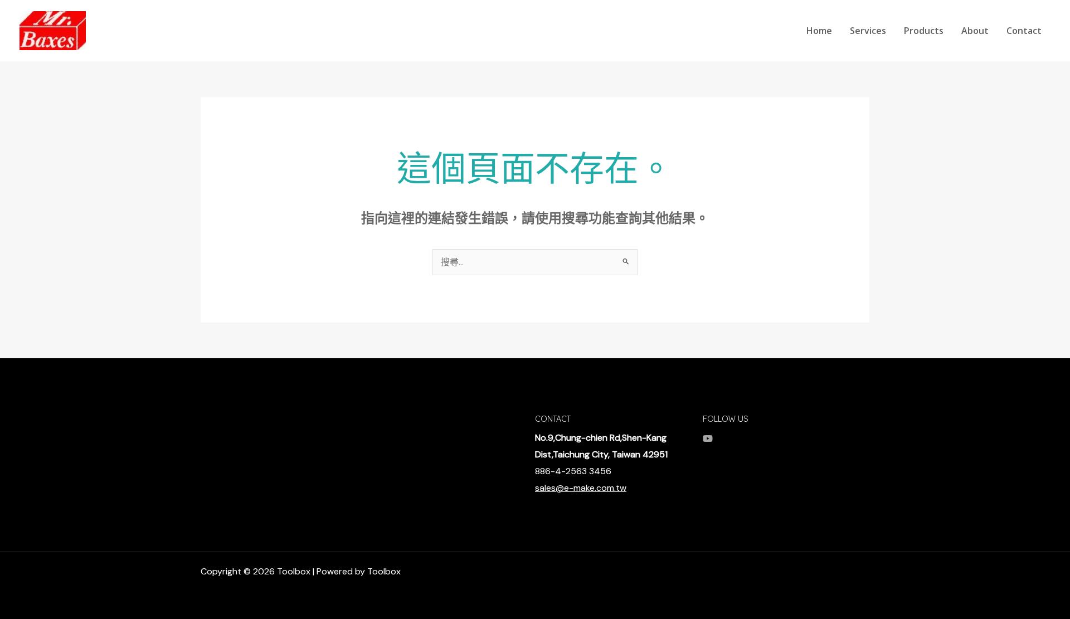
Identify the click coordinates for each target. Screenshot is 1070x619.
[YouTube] (708, 438)
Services (868, 31)
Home (819, 31)
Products (923, 31)
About (975, 31)
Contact (1024, 31)
